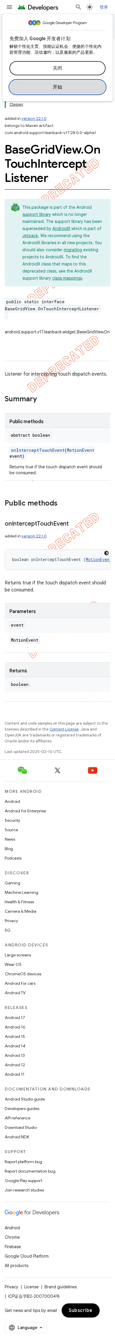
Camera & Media (20, 911)
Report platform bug (23, 1161)
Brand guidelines (61, 1286)
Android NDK (17, 1137)
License (31, 1286)
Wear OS (13, 964)
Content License (64, 729)
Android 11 (14, 1074)
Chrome (12, 1237)
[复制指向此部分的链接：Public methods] (63, 503)
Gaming (12, 883)
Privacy (11, 920)
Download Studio (21, 1127)
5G (8, 930)
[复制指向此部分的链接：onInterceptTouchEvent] (74, 524)
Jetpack (30, 235)
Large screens (18, 955)
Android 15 (15, 1036)
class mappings (67, 278)
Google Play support (23, 1180)
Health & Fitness (19, 901)
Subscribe (81, 1310)
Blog (9, 848)
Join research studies (24, 1190)
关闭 (58, 68)
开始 (58, 87)
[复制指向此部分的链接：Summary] (43, 399)
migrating (73, 249)
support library (36, 214)
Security (12, 820)
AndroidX (61, 228)
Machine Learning (21, 892)
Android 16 (15, 1027)
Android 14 (15, 1046)
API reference (17, 1118)
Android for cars (20, 983)
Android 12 (15, 1064)
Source (11, 829)
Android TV (15, 992)
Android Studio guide (25, 1099)
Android (12, 801)
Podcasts (13, 858)
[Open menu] (9, 7)
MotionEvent (80, 450)
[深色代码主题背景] (106, 553)
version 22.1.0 (34, 118)
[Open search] (78, 7)
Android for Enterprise (25, 811)
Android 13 (15, 1055)
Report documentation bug (30, 1171)
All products (16, 1265)
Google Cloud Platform (27, 1256)
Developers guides (22, 1108)
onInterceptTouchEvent (38, 450)
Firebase (13, 1246)
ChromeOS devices (23, 974)
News (10, 839)
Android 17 (15, 1017)
